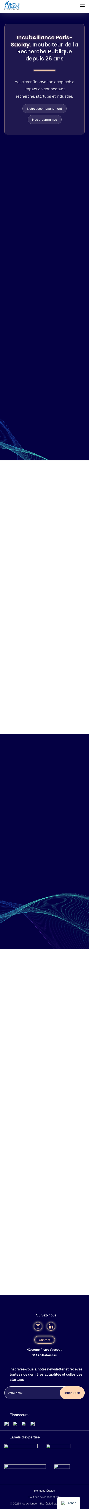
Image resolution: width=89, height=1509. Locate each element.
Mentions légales (44, 1490)
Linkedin (51, 1326)
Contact (44, 1340)
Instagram (38, 1326)
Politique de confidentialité (45, 1497)
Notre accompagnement (44, 108)
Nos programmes (44, 119)
